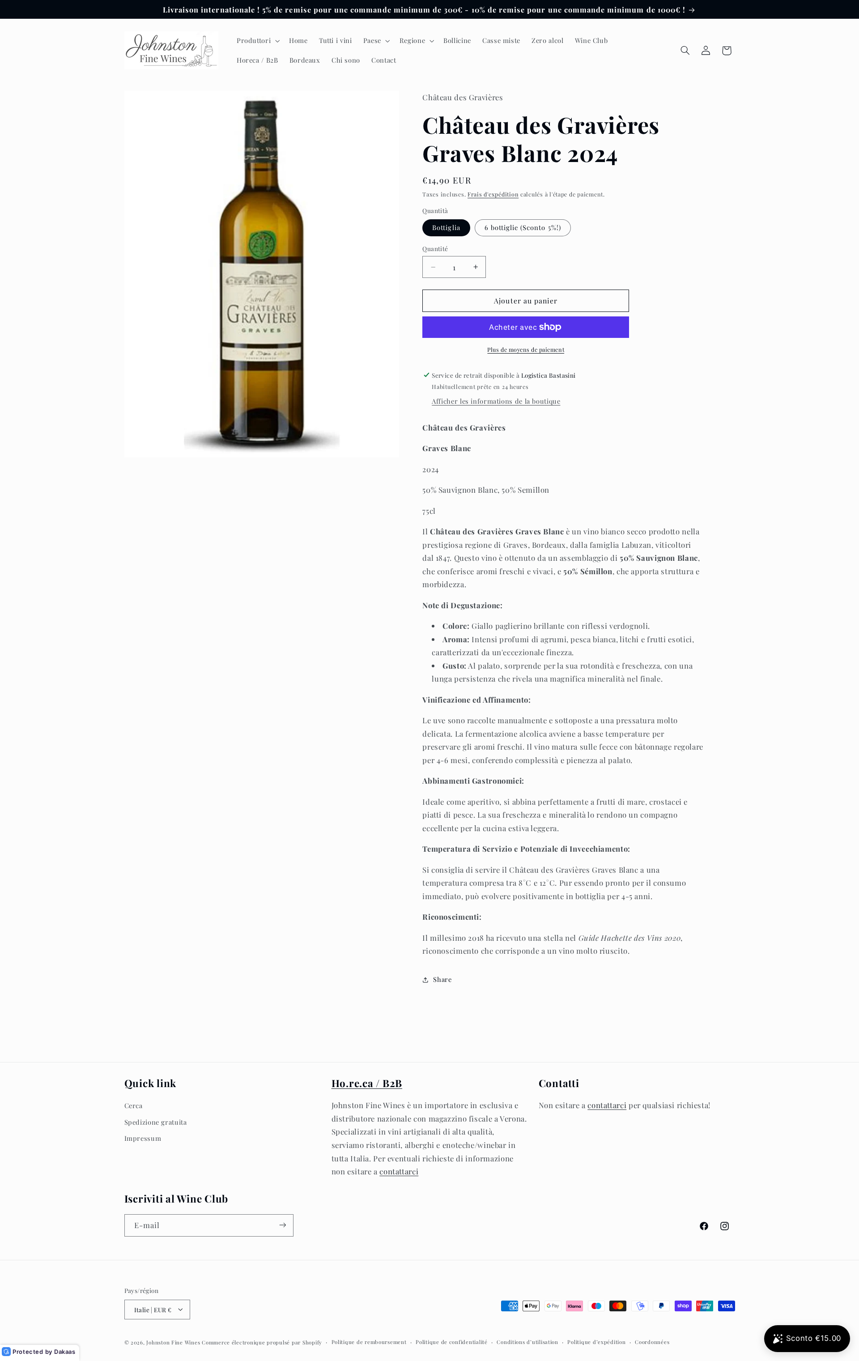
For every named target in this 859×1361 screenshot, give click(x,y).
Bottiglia (446, 227)
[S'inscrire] (282, 1225)
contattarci (398, 1171)
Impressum (143, 1138)
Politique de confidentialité (452, 1342)
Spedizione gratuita (155, 1121)
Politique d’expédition (596, 1342)
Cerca (133, 1105)
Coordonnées (652, 1342)
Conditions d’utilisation (527, 1342)
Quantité (435, 248)
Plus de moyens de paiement (525, 349)
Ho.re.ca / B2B (367, 1083)
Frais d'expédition (493, 194)
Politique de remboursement (369, 1342)
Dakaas (65, 1351)
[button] (257, 41)
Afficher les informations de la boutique (496, 401)
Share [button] (442, 979)
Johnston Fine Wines (173, 1342)
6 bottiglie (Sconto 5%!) (523, 227)
